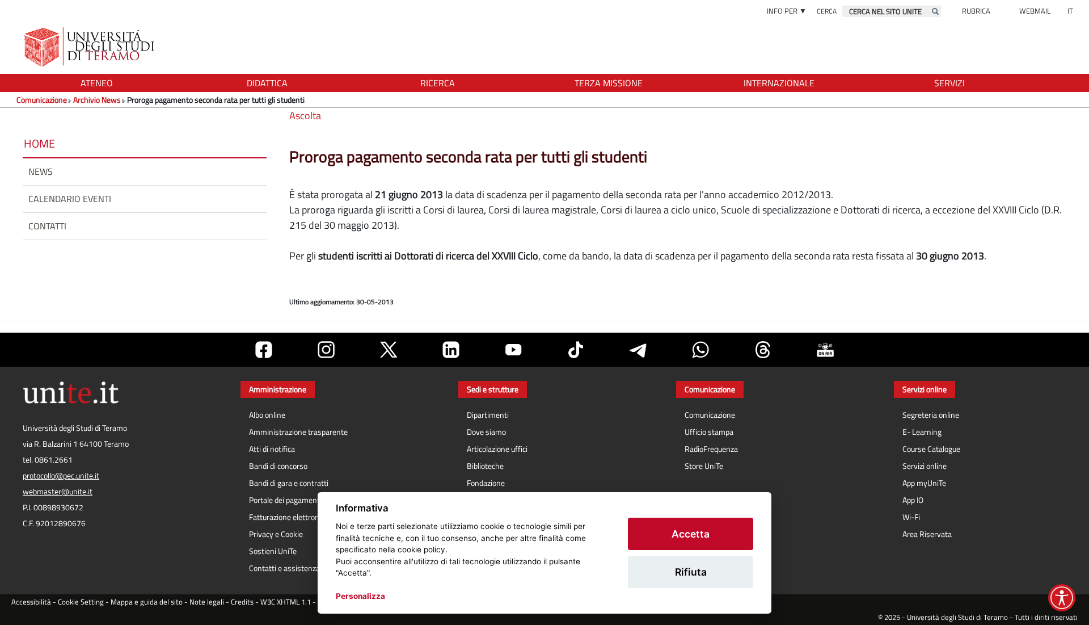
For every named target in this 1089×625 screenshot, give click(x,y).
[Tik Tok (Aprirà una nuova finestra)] (575, 349)
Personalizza (360, 596)
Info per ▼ (787, 10)
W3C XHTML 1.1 (285, 602)
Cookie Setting (81, 602)
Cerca (827, 11)
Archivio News (97, 100)
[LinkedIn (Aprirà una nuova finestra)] (450, 349)
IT (1070, 10)
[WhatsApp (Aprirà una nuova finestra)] (700, 349)
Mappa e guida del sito (147, 602)
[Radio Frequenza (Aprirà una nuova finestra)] (825, 349)
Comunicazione (41, 100)
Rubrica (976, 10)
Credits (242, 602)
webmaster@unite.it (57, 491)
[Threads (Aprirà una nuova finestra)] (762, 349)
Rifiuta (691, 572)
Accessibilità (31, 602)
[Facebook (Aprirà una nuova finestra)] (263, 349)
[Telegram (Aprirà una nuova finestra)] (638, 349)
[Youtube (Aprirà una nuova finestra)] (513, 349)
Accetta (691, 534)
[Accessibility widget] (1061, 597)
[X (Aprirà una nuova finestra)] (388, 349)
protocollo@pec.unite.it (61, 475)
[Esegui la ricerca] (935, 11)
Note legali (206, 602)
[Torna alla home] (90, 47)
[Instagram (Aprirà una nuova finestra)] (326, 349)
